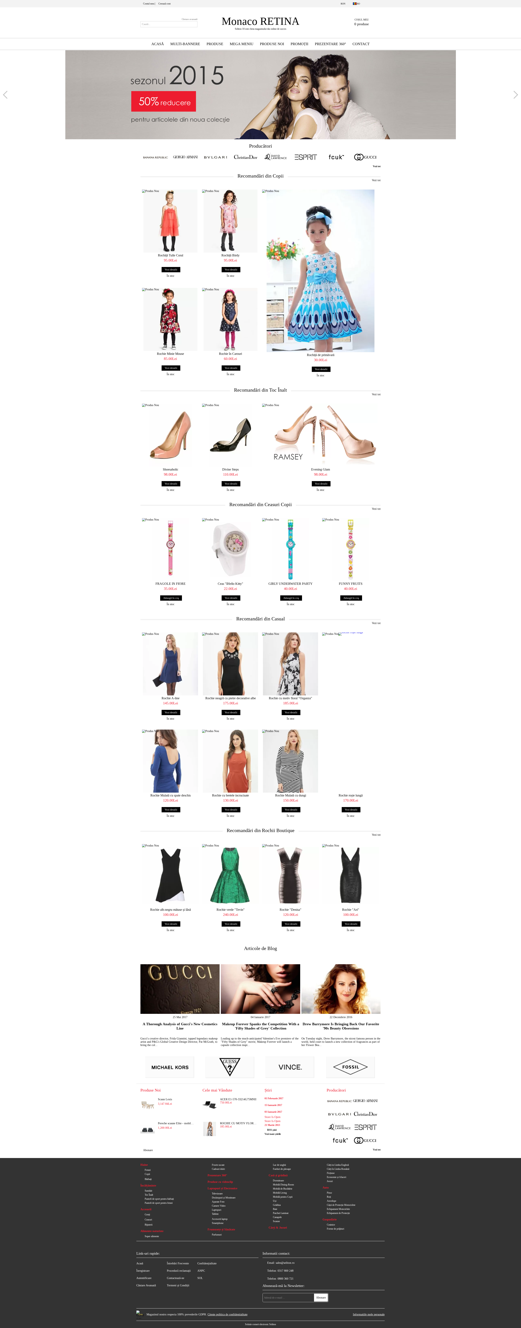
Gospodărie (330, 1219)
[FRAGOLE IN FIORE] (170, 549)
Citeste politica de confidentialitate (227, 1314)
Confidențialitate (207, 1263)
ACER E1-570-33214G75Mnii (238, 1099)
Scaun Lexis (165, 1099)
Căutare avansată (189, 19)
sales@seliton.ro (285, 1262)
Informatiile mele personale (369, 1314)
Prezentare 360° (330, 44)
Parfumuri (217, 1234)
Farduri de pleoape (282, 1169)
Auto (326, 1187)
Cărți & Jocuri (278, 1227)
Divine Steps (230, 469)
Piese (329, 1192)
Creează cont (164, 3)
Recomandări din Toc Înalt (260, 390)
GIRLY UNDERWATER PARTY (290, 583)
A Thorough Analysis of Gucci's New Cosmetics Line (180, 1026)
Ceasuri (148, 1219)
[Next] (514, 95)
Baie (275, 1209)
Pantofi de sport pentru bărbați (159, 1198)
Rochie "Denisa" (290, 909)
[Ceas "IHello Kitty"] (230, 549)
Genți (147, 1214)
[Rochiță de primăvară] (320, 271)
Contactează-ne (175, 1278)
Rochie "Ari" (350, 909)
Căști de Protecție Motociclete (341, 1205)
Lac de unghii (279, 1164)
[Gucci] (366, 157)
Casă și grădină (278, 1175)
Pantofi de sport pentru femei (159, 1203)
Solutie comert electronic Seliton (260, 1324)
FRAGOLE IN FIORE (170, 583)
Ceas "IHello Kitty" (230, 583)
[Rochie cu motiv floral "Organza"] (290, 663)
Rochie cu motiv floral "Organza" (290, 698)
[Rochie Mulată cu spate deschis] (170, 761)
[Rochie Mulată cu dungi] (290, 761)
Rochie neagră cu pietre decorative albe (230, 698)
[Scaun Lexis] (147, 1105)
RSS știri (272, 1130)
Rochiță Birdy (230, 255)
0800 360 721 (285, 1278)
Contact (361, 44)
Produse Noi (272, 44)
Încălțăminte (148, 1185)
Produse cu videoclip (220, 1181)
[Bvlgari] (215, 157)
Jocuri (330, 1181)
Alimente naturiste (151, 1231)
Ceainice (331, 1224)
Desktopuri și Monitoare (223, 1197)
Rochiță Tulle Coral (170, 255)
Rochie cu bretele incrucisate (230, 795)
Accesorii (145, 1209)
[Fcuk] (336, 157)
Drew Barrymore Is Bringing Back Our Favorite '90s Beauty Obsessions (341, 1026)
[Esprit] (306, 157)
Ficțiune (331, 1173)
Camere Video (218, 1205)
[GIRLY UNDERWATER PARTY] (290, 549)
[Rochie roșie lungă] (350, 646)
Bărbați (148, 1179)
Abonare (148, 1150)
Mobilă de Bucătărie (282, 1188)
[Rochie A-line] (170, 663)
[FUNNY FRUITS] (350, 549)
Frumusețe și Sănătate (221, 1229)
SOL (200, 1278)
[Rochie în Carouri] (230, 319)
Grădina (277, 1205)
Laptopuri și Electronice (222, 1188)
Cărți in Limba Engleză (338, 1164)
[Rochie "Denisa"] (290, 875)
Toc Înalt (149, 1194)
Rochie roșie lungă (351, 795)
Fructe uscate (218, 1164)
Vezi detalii (171, 269)
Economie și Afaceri (336, 1177)
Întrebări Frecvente (178, 1263)
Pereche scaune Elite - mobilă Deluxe (176, 1123)
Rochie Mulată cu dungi (290, 795)
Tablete (215, 1214)
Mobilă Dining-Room (283, 1184)
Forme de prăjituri (335, 1228)
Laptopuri (216, 1209)
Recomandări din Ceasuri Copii (260, 504)
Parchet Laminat (280, 1213)
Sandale (148, 1190)
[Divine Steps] (230, 435)
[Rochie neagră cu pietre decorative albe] (230, 663)
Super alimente (152, 1236)
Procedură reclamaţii (179, 1270)
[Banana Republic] (155, 157)
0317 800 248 (285, 1270)
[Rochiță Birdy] (230, 221)
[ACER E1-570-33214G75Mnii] (209, 1105)
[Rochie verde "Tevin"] (230, 875)
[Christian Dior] (246, 157)
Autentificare (143, 1278)
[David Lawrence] (276, 157)
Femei (148, 1170)
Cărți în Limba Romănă (338, 1169)
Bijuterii (148, 1224)
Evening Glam (320, 469)
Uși (274, 1200)
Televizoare (217, 1193)
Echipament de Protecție (338, 1213)
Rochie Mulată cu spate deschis (170, 795)
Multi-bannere (185, 44)
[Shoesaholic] (170, 435)
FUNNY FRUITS (350, 583)
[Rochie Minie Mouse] (170, 319)
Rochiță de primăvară (320, 355)
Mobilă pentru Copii (282, 1196)
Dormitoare (278, 1180)
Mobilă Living (280, 1192)
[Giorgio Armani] (186, 157)
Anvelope (331, 1200)
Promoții (299, 44)
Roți (329, 1196)
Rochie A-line (171, 698)
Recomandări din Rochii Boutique (260, 830)
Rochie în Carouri (230, 353)
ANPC (201, 1270)
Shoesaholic (170, 469)
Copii (147, 1174)
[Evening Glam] (320, 435)
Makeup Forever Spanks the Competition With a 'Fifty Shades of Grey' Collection (260, 1026)
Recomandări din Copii (261, 176)
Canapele (277, 1217)
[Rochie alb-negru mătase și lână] (170, 875)
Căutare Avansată (146, 1285)
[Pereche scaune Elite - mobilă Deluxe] (147, 1129)
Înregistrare (143, 1270)
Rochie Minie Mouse (170, 353)
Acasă (157, 44)
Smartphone (217, 1223)
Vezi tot (377, 166)
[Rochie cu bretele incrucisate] (230, 761)
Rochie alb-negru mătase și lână (170, 909)
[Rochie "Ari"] (350, 875)
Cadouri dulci (218, 1169)
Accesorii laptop (220, 1219)
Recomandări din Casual (260, 618)
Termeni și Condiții (178, 1285)
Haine (144, 1164)
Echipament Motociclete (338, 1209)
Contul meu (148, 3)
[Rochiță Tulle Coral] (170, 221)
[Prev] (7, 95)
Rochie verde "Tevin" (231, 909)
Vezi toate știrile (273, 1134)
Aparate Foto (218, 1201)
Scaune (276, 1221)
